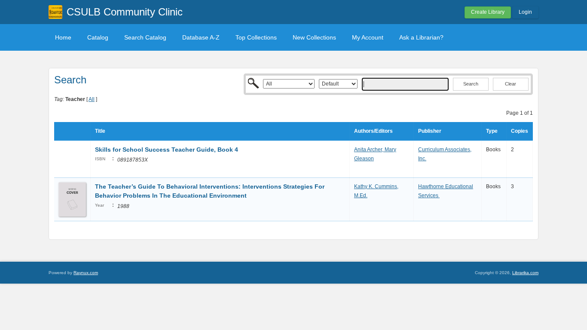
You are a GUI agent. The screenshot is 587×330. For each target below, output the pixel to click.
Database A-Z (201, 37)
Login (525, 12)
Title (100, 131)
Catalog (97, 37)
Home (63, 37)
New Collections (314, 37)
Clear (510, 83)
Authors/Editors (373, 131)
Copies (519, 131)
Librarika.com (525, 272)
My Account (367, 37)
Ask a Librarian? (421, 37)
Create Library (487, 12)
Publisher (429, 131)
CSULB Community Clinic (125, 12)
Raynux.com (85, 272)
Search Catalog (145, 37)
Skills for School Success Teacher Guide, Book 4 (166, 149)
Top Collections (256, 37)
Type (492, 131)
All (92, 99)
